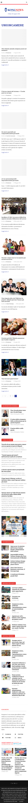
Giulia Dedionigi (10, 303)
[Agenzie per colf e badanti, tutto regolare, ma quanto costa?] (5, 618)
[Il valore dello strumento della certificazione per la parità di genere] (5, 419)
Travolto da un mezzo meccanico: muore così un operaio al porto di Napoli (13, 445)
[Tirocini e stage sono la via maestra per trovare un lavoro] (14, 246)
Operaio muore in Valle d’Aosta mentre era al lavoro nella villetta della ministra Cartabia (13, 494)
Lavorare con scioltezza (16, 597)
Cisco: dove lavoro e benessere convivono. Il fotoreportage (17, 569)
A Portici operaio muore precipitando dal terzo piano (12, 470)
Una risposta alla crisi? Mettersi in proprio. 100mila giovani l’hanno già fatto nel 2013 (12, 299)
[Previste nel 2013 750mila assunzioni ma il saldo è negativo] (14, 327)
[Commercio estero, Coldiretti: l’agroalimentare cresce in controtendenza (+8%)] (5, 606)
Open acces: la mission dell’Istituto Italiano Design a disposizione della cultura (17, 548)
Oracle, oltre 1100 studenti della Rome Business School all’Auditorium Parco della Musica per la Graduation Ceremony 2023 (7, 763)
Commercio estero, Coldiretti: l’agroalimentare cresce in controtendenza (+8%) (19, 607)
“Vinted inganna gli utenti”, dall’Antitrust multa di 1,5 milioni (11, 455)
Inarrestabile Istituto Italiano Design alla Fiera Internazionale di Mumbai (18, 556)
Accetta (21, 801)
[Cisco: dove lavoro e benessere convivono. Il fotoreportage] (5, 568)
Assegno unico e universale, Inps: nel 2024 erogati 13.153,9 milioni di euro (18, 643)
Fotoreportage (8, 542)
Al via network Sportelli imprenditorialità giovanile (10, 179)
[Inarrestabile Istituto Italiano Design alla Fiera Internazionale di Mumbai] (5, 555)
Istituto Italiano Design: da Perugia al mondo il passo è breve (17, 562)
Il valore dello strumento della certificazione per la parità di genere (18, 421)
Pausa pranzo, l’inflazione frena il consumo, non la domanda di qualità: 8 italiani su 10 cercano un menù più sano (18, 679)
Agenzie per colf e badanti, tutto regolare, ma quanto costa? (19, 617)
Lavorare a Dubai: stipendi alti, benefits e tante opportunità (19, 589)
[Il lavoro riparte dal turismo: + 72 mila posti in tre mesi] (14, 80)
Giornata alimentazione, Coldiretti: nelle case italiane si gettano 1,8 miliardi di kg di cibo (18, 692)
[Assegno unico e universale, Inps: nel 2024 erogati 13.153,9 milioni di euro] (5, 643)
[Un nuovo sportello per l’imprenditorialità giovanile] (14, 120)
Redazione (8, 52)
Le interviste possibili (10, 406)
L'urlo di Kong (7, 440)
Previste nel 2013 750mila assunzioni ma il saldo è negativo (12, 339)
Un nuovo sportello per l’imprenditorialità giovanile (10, 132)
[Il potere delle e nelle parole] (5, 428)
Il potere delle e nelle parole (16, 429)
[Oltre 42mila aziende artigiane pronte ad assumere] (14, 37)
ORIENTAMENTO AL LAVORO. (10, 742)
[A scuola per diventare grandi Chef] (5, 574)
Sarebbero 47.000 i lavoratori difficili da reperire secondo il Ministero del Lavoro (13, 218)
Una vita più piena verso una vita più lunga (18, 411)
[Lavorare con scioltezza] (5, 599)
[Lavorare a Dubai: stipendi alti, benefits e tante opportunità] (5, 590)
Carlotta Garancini (10, 136)
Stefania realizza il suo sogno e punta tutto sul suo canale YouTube (19, 626)
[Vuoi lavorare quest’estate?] (14, 367)
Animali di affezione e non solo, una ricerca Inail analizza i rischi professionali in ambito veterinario (19, 666)
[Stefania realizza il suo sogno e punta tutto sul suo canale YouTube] (5, 627)
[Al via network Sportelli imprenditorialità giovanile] (14, 167)
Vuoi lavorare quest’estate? (9, 378)
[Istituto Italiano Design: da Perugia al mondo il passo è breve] (5, 561)
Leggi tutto (4, 65)
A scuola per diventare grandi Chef (17, 575)
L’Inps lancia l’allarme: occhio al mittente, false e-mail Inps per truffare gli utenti (13, 480)
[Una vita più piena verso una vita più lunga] (5, 410)
